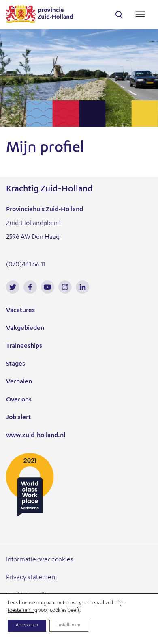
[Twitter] (12, 287)
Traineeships (24, 346)
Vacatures (20, 310)
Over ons (19, 400)
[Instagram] (65, 287)
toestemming (22, 610)
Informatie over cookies (39, 560)
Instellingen (69, 625)
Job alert (18, 418)
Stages (15, 364)
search (119, 14)
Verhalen (19, 382)
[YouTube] (47, 287)
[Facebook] (30, 287)
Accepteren (27, 625)
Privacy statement (32, 578)
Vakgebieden (25, 328)
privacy (73, 603)
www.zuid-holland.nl (35, 436)
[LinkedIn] (82, 287)
